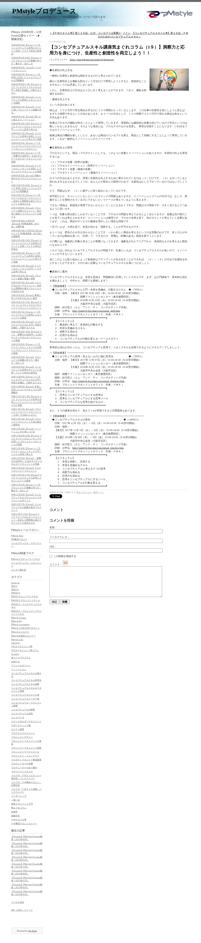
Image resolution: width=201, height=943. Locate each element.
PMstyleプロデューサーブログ (25, 559)
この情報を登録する (64, 556)
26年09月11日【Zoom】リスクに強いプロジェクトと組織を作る (26, 110)
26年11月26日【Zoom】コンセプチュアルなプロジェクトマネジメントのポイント (26, 497)
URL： (53, 546)
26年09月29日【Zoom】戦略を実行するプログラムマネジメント (26, 178)
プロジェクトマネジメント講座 (26, 748)
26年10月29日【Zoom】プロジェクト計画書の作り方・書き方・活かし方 (26, 360)
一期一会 (15, 800)
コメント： (55, 564)
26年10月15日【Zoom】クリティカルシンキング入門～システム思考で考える (26, 269)
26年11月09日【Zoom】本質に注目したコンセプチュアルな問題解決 (26, 389)
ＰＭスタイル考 (18, 819)
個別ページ (98, 492)
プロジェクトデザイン (22, 737)
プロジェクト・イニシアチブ (25, 756)
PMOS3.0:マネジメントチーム (25, 600)
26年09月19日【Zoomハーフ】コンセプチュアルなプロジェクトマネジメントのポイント (26, 146)
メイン (126, 33)
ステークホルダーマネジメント (26, 721)
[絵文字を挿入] (65, 564)
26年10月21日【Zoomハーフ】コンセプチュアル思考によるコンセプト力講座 (26, 315)
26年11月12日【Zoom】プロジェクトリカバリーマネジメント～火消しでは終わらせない (26, 412)
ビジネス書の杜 (18, 570)
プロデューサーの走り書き (24, 767)
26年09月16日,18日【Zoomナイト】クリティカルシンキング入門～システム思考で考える (26, 126)
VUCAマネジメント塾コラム (25, 650)
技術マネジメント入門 (22, 804)
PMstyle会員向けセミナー (23, 636)
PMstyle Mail (17, 536)
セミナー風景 (17, 729)
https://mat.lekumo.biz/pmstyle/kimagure (92, 59)
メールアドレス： (59, 536)
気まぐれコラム (18, 808)
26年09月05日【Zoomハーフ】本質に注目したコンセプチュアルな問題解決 (26, 77)
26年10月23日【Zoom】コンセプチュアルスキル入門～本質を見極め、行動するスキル (26, 325)
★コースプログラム (21, 657)
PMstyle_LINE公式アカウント (25, 628)
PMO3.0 (15, 589)
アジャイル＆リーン (21, 665)
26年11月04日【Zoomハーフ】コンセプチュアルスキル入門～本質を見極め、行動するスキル (26, 380)
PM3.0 (14, 586)
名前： (53, 527)
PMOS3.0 (15, 593)
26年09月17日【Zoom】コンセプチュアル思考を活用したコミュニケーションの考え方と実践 (26, 136)
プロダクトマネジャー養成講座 (26, 759)
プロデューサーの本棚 (22, 763)
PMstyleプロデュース (44, 11)
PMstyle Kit (16, 621)
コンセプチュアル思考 (22, 713)
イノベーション (18, 669)
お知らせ (15, 661)
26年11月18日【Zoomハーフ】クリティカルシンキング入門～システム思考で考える (26, 451)
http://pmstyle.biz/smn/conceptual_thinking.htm (98, 381)
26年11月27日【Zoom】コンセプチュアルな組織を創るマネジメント (26, 507)
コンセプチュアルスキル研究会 (26, 680)
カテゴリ (16, 577)
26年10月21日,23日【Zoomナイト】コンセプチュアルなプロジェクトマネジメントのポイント (26, 305)
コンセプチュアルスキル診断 (25, 684)
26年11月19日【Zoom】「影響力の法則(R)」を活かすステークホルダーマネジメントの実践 (26, 461)
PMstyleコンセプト (20, 632)
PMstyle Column (18, 618)
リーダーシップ (18, 796)
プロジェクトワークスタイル (25, 752)
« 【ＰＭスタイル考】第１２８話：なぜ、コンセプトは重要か (85, 33)
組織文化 (15, 815)
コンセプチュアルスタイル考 (25, 695)
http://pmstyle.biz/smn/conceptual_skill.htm (96, 310)
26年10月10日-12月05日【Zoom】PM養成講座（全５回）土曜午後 (25, 223)
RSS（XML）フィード (22, 910)
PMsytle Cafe (17, 639)
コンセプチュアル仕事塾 (23, 709)
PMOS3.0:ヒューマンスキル (24, 596)
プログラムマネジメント (23, 733)
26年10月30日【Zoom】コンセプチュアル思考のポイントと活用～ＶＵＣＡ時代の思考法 (26, 370)
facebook (15, 583)
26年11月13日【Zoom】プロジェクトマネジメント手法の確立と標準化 (26, 422)
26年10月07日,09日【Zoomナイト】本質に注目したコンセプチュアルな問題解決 (26, 188)
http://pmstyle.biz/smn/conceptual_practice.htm (98, 447)
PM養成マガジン (19, 539)
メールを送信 (17, 902)
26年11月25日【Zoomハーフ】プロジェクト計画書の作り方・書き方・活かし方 (26, 487)
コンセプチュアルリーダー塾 (25, 699)
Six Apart (32, 931)
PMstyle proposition (20, 624)
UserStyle (15, 643)
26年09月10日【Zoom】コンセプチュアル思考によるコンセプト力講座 (26, 100)
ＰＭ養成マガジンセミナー (24, 823)
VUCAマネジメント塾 (21, 646)
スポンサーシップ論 (21, 725)
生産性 (14, 812)
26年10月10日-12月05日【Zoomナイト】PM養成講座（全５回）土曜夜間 (26, 233)
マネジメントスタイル (22, 771)
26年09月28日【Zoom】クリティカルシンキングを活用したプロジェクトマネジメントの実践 (26, 168)
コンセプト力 (17, 717)
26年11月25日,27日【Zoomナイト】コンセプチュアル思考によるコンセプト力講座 (26, 478)
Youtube (15, 654)
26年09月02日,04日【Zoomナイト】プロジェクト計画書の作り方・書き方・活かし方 (26, 61)
